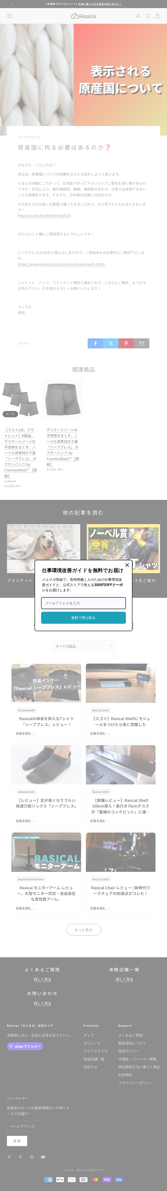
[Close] (127, 565)
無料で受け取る (83, 618)
